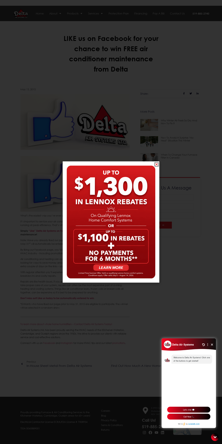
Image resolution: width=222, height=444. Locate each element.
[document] (111, 222)
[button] (156, 164)
